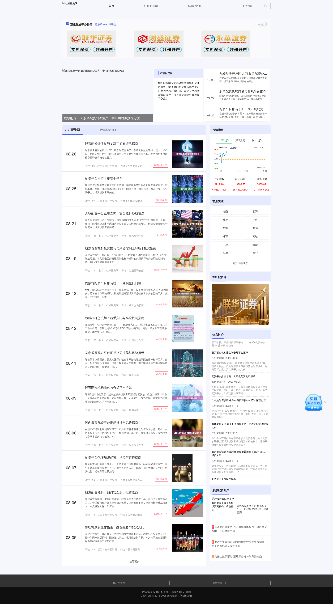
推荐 (225, 236)
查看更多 (134, 561)
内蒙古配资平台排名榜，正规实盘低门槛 (113, 283)
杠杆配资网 (151, 6)
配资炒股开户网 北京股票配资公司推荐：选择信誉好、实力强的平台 (266, 73)
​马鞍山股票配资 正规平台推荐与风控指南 (238, 556)
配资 (255, 211)
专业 (255, 253)
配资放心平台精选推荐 (224, 472)
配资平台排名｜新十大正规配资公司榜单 (247, 109)
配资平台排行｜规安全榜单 (103, 178)
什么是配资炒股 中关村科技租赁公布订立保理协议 (239, 393)
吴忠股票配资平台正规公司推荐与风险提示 (114, 352)
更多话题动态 (240, 263)
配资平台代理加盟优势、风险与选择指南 (113, 457)
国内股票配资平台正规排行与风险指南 (111, 422)
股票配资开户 (195, 6)
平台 (255, 219)
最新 (255, 244)
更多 (261, 24)
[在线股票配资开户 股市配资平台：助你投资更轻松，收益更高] (223, 509)
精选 (255, 228)
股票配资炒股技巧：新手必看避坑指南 (111, 143)
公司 (225, 228)
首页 (111, 6)
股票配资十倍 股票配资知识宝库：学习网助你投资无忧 (102, 118)
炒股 (225, 219)
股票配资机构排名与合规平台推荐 (242, 91)
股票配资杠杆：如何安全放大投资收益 (111, 492)
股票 (225, 253)
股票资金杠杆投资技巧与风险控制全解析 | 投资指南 (120, 248)
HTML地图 (185, 592)
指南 (225, 211)
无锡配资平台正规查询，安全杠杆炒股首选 (114, 213)
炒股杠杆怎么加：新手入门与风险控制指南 (114, 317)
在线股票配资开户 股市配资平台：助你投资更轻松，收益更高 (252, 509)
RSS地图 (173, 592)
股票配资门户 (174, 595)
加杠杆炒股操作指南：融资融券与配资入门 (114, 527)
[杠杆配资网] (69, 5)
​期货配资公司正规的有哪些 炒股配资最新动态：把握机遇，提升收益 (238, 543)
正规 (225, 244)
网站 (255, 236)
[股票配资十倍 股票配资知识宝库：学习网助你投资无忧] (107, 94)
